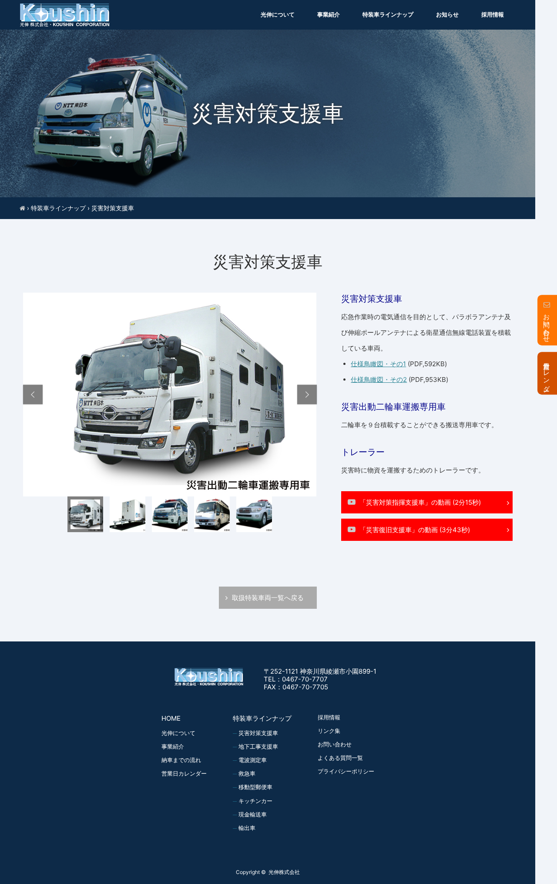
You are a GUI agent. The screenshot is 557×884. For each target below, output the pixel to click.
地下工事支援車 (258, 746)
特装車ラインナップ (387, 14)
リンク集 (329, 730)
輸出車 (246, 827)
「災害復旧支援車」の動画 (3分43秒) (414, 530)
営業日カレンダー (184, 773)
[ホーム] (22, 208)
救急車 (246, 773)
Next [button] (307, 395)
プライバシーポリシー (346, 771)
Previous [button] (33, 395)
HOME (171, 718)
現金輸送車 (252, 814)
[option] (170, 394)
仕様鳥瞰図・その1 (378, 364)
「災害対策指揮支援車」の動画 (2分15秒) (420, 502)
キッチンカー (255, 800)
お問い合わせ (335, 744)
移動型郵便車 (255, 786)
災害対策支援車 (258, 732)
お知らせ (447, 14)
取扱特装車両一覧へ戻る (268, 598)
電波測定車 (252, 759)
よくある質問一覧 (340, 757)
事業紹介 (328, 14)
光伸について (278, 14)
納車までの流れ (181, 759)
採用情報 (492, 14)
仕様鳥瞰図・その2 (379, 379)
